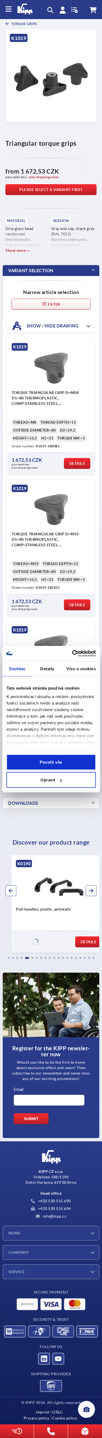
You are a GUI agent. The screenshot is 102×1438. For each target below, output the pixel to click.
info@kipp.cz (54, 1216)
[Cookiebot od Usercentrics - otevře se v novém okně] (73, 653)
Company (18, 1252)
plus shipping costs (44, 177)
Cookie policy (64, 1418)
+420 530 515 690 (54, 1201)
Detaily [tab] (47, 668)
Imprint (43, 1412)
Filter (53, 304)
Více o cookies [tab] (81, 668)
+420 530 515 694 (54, 1208)
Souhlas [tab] (17, 668)
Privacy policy (37, 1418)
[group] (51, 904)
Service (16, 1272)
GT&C (57, 1412)
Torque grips (24, 24)
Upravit (48, 780)
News (14, 1233)
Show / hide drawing (52, 325)
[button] (9, 958)
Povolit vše (51, 762)
